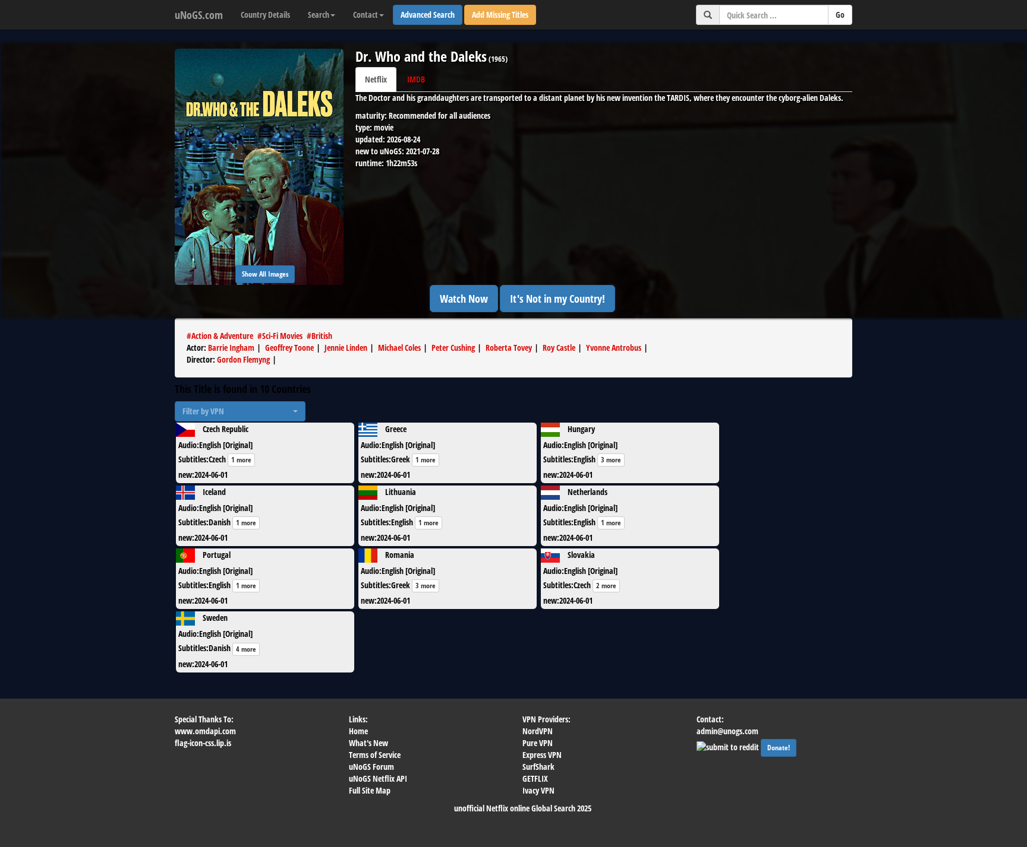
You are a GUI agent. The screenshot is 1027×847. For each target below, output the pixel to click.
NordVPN (537, 731)
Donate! (778, 748)
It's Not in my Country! (557, 298)
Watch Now (464, 298)
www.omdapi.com (205, 731)
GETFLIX (535, 778)
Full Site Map (369, 790)
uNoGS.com (199, 15)
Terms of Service (375, 754)
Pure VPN (537, 742)
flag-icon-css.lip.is (203, 742)
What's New (368, 742)
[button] (240, 411)
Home (358, 731)
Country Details (265, 14)
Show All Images (265, 274)
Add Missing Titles (500, 14)
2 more (606, 585)
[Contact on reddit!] (729, 745)
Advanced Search (428, 14)
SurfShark (538, 766)
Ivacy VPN (538, 790)
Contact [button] (365, 14)
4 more (246, 649)
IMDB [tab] (416, 79)
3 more (611, 460)
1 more (241, 460)
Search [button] (318, 14)
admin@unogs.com (727, 731)
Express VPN (542, 754)
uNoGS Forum (371, 766)
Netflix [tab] (376, 79)
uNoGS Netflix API (378, 778)
